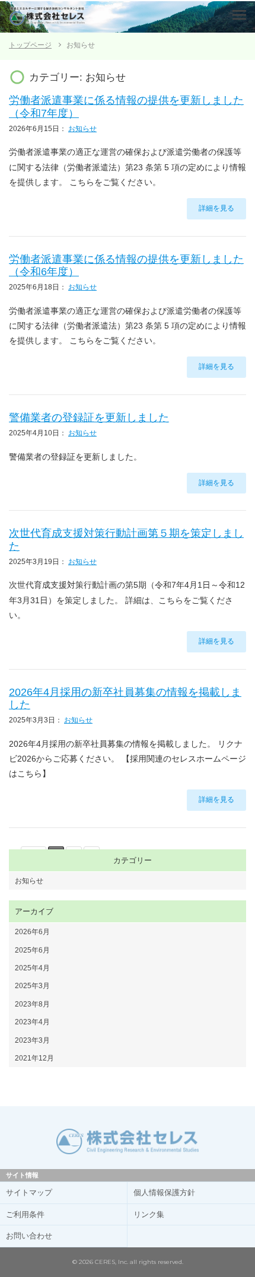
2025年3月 (32, 986)
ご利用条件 (25, 1214)
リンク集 (148, 1214)
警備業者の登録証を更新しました (89, 417)
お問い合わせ (29, 1235)
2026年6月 (32, 932)
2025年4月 (32, 968)
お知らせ (82, 129)
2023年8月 (32, 1004)
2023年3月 (32, 1040)
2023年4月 (32, 1022)
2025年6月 (32, 950)
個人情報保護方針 (164, 1192)
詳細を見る (216, 208)
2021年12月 (34, 1058)
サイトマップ (29, 1192)
